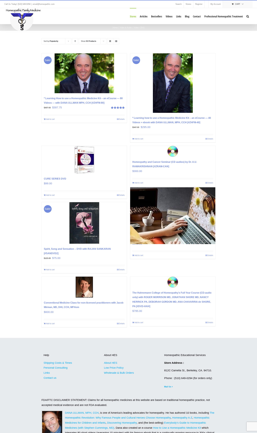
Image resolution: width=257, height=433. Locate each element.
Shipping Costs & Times (58, 362)
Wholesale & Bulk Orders (119, 372)
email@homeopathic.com (44, 4)
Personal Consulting (56, 367)
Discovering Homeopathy (122, 422)
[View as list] (116, 41)
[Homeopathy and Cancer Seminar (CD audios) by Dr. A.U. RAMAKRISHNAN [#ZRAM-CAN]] (172, 151)
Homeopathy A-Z (182, 417)
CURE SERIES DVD (55, 178)
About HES (110, 362)
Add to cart (50, 119)
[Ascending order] (75, 41)
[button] (247, 16)
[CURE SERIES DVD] (84, 160)
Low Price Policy (114, 367)
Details (122, 119)
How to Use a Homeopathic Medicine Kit (177, 427)
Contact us (50, 377)
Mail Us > (168, 387)
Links (47, 372)
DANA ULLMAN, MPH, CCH (82, 412)
